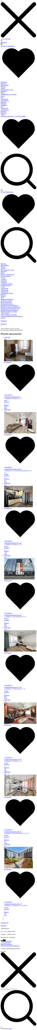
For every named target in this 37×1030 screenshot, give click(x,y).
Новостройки (5, 85)
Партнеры (4, 91)
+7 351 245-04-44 (6, 39)
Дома (2, 297)
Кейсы (2, 93)
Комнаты (3, 294)
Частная (3, 296)
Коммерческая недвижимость (9, 305)
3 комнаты (4, 282)
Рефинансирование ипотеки (9, 311)
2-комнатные (4, 290)
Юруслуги (7, 270)
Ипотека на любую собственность (11, 307)
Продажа (3, 83)
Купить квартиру (6, 276)
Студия (3, 277)
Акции (3, 96)
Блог (2, 97)
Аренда (3, 88)
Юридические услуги (7, 89)
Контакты (3, 103)
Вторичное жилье (6, 285)
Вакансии (3, 102)
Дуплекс (9, 1028)
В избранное (8, 362)
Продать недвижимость (8, 46)
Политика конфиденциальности (10, 945)
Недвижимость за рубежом (9, 94)
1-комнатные (4, 288)
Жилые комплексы (6, 302)
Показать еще (5, 922)
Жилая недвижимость (7, 299)
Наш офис (4, 925)
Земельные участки (6, 301)
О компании (4, 99)
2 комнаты (4, 280)
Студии (3, 287)
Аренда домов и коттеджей (9, 314)
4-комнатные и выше (7, 293)
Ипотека (3, 86)
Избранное (4, 82)
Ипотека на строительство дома (10, 308)
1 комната (3, 279)
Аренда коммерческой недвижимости (12, 316)
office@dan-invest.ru (6, 116)
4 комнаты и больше (7, 284)
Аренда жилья (5, 313)
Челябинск (4, 42)
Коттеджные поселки (7, 304)
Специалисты (5, 100)
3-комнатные (4, 291)
